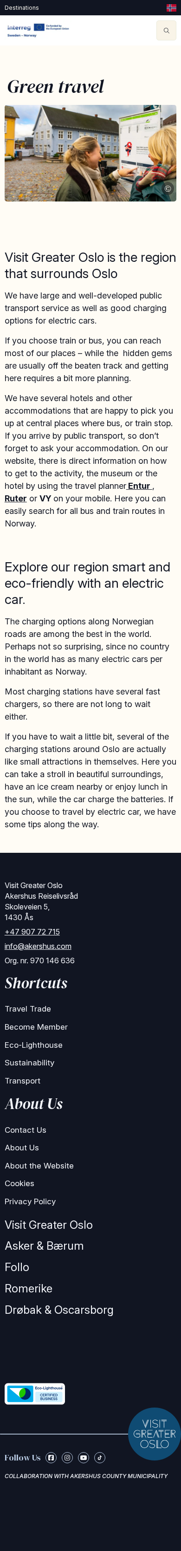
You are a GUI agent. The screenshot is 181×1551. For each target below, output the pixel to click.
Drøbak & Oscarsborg (59, 1310)
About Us (22, 1147)
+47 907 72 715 (32, 931)
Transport (22, 1080)
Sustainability (29, 1062)
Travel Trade (28, 1008)
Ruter (16, 498)
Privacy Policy (30, 1201)
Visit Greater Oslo (49, 1225)
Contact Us (25, 1130)
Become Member (36, 1027)
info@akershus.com (38, 946)
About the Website (39, 1165)
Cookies (19, 1183)
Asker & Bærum (44, 1245)
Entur (139, 486)
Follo (17, 1267)
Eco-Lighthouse (34, 1045)
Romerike (28, 1288)
